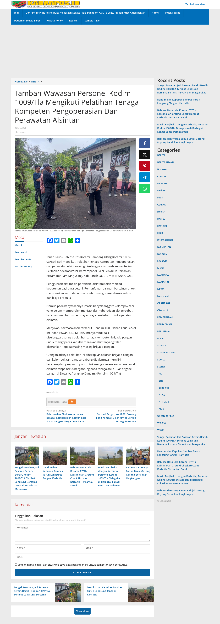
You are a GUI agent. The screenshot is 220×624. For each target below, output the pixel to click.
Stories (161, 366)
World (160, 430)
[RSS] (72, 401)
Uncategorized (165, 415)
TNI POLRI (163, 401)
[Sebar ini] (144, 143)
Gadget (161, 204)
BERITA (161, 155)
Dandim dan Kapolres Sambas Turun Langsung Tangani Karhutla (104, 591)
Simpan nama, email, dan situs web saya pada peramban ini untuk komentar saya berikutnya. (73, 564)
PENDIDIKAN (164, 324)
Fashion (161, 190)
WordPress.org (23, 266)
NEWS (160, 289)
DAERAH (162, 183)
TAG (159, 373)
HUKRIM (162, 225)
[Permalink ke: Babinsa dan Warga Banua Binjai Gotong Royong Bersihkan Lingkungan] (138, 456)
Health (161, 211)
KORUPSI (162, 253)
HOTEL (161, 218)
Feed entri (21, 252)
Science (161, 345)
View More (82, 611)
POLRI (160, 338)
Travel (160, 408)
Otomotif (162, 310)
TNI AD (161, 394)
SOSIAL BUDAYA (166, 352)
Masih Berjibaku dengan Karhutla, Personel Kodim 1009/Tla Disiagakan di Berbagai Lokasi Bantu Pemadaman (182, 128)
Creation (162, 176)
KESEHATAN (164, 246)
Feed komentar (23, 259)
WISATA (161, 423)
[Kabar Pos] (45, 4)
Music (160, 268)
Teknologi (163, 387)
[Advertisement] (110, 50)
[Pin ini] (144, 166)
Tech (160, 380)
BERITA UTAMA (165, 162)
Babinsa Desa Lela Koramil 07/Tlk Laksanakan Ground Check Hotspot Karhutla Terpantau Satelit (178, 114)
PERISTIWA (163, 331)
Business (162, 169)
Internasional (165, 239)
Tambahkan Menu (195, 4)
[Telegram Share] (144, 177)
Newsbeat (163, 296)
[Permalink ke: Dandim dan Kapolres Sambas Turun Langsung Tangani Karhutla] (55, 456)
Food (160, 197)
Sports (161, 359)
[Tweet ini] (144, 154)
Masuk (19, 245)
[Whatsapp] (144, 188)
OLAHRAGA (163, 303)
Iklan (160, 232)
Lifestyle (162, 261)
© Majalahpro (164, 500)
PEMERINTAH (165, 317)
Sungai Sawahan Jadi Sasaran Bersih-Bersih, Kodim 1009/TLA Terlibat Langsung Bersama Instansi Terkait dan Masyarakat (27, 478)
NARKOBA (163, 275)
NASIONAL (163, 282)
